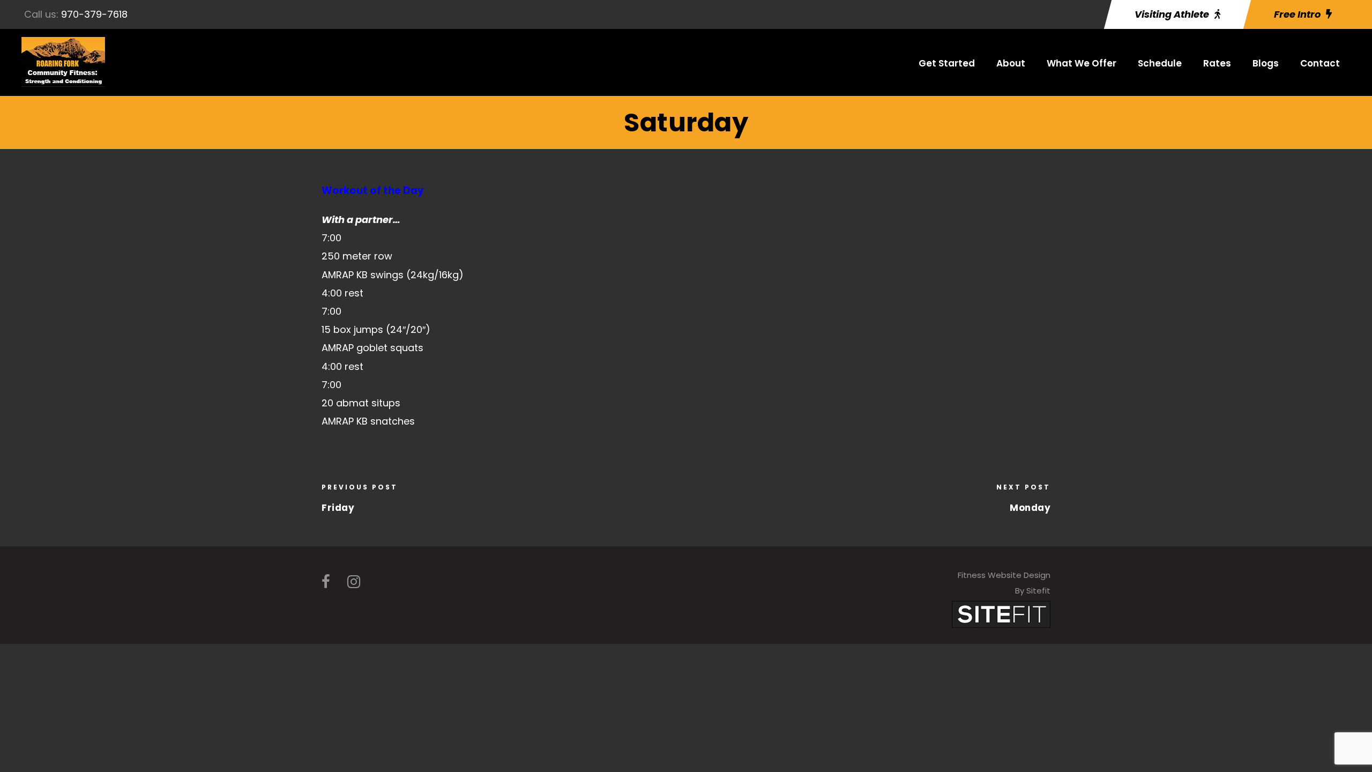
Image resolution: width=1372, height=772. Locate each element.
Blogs (1265, 63)
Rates (1217, 63)
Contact (1320, 63)
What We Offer (1081, 63)
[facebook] (326, 582)
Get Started (947, 63)
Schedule (1160, 63)
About (1010, 63)
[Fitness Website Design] (1001, 613)
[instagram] (353, 582)
